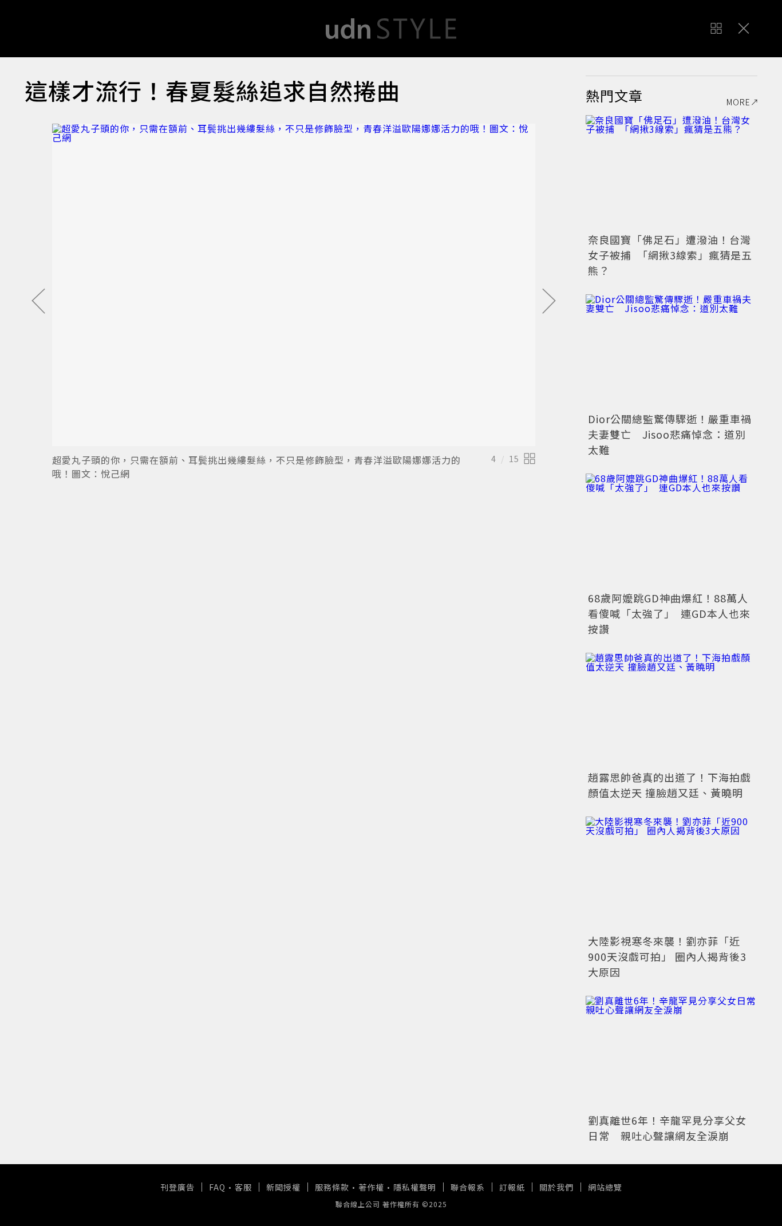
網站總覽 (605, 1187)
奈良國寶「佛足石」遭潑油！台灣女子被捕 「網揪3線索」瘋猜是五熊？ (670, 255)
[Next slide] (549, 302)
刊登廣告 (177, 1187)
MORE (738, 102)
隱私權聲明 (414, 1187)
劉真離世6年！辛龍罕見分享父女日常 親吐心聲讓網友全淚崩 (667, 1128)
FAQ (217, 1187)
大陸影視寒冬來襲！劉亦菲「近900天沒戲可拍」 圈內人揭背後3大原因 (667, 956)
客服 (243, 1187)
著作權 (371, 1187)
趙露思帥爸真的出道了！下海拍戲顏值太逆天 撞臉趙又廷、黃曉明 (669, 785)
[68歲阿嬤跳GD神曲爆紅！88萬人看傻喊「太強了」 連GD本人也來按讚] (671, 531)
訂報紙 (512, 1187)
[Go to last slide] (38, 302)
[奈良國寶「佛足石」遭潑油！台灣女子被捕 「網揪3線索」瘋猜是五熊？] (671, 172)
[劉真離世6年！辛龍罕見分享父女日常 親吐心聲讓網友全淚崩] (671, 1053)
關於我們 (556, 1187)
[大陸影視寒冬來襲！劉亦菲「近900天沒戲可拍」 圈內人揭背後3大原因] (671, 874)
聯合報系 (468, 1187)
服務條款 (332, 1187)
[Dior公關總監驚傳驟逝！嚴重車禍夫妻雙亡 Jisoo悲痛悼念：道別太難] (671, 351)
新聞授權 (283, 1187)
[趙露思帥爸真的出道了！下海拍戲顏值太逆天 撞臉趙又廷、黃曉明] (671, 710)
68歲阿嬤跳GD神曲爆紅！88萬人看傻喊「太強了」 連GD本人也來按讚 (669, 613)
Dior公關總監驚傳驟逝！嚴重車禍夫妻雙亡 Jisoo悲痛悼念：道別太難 (670, 434)
